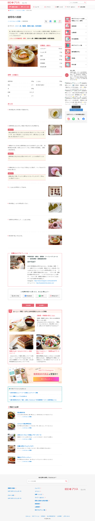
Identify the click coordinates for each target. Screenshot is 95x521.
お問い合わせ (66, 516)
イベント (37, 491)
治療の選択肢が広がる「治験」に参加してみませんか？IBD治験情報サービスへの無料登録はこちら (33, 400)
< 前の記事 (28, 305)
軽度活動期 (38, 26)
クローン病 (18, 26)
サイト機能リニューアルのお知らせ (18, 396)
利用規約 (43, 516)
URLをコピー (55, 295)
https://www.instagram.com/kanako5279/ (45, 280)
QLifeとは (28, 516)
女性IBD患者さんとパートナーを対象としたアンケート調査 (24, 392)
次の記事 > (41, 305)
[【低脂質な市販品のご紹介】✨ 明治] (83, 86)
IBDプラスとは (35, 516)
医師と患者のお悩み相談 (41, 500)
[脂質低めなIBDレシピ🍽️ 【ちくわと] (68, 93)
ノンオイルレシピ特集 (14, 21)
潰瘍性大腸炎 (30, 26)
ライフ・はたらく (39, 497)
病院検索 (37, 503)
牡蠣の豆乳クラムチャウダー (25, 446)
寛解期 (24, 26)
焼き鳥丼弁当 (21, 412)
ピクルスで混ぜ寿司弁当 (24, 423)
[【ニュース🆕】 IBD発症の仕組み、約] (76, 86)
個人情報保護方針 (51, 516)
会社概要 (59, 516)
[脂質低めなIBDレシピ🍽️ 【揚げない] (68, 86)
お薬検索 (37, 507)
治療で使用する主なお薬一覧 (14, 491)
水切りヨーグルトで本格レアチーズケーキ (29, 435)
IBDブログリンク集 (40, 510)
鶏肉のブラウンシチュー (24, 457)
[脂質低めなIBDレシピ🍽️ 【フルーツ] (68, 100)
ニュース (37, 488)
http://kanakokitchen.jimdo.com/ (45, 283)
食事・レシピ (38, 494)
